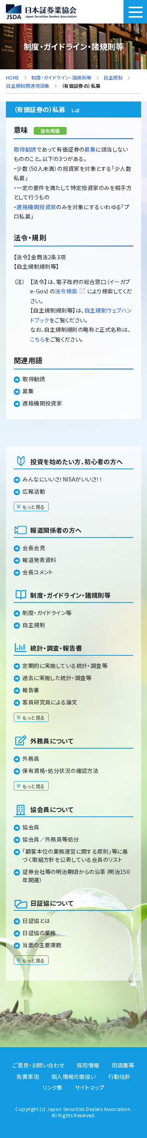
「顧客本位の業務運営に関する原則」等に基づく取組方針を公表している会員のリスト (75, 855)
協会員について (51, 809)
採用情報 (88, 1065)
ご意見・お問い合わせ (38, 1065)
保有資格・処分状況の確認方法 (60, 770)
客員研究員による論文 (49, 702)
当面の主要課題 (42, 945)
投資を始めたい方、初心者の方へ (76, 461)
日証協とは (36, 921)
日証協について (51, 903)
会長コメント (37, 572)
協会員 (30, 827)
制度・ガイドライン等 (46, 613)
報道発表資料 (39, 560)
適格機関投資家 (36, 207)
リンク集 (52, 1087)
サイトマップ (90, 1087)
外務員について (51, 740)
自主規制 (33, 625)
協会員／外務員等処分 (50, 839)
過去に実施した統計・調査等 (56, 678)
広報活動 (33, 491)
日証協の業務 (39, 933)
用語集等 (123, 1065)
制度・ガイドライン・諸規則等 (70, 595)
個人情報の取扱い (73, 1076)
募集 (90, 149)
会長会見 (33, 548)
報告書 (30, 690)
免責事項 (27, 1076)
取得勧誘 (25, 149)
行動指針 (119, 1076)
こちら (37, 339)
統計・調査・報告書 (56, 648)
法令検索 (66, 291)
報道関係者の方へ (56, 530)
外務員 (30, 758)
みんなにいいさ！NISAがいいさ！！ (62, 479)
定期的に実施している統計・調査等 (64, 665)
